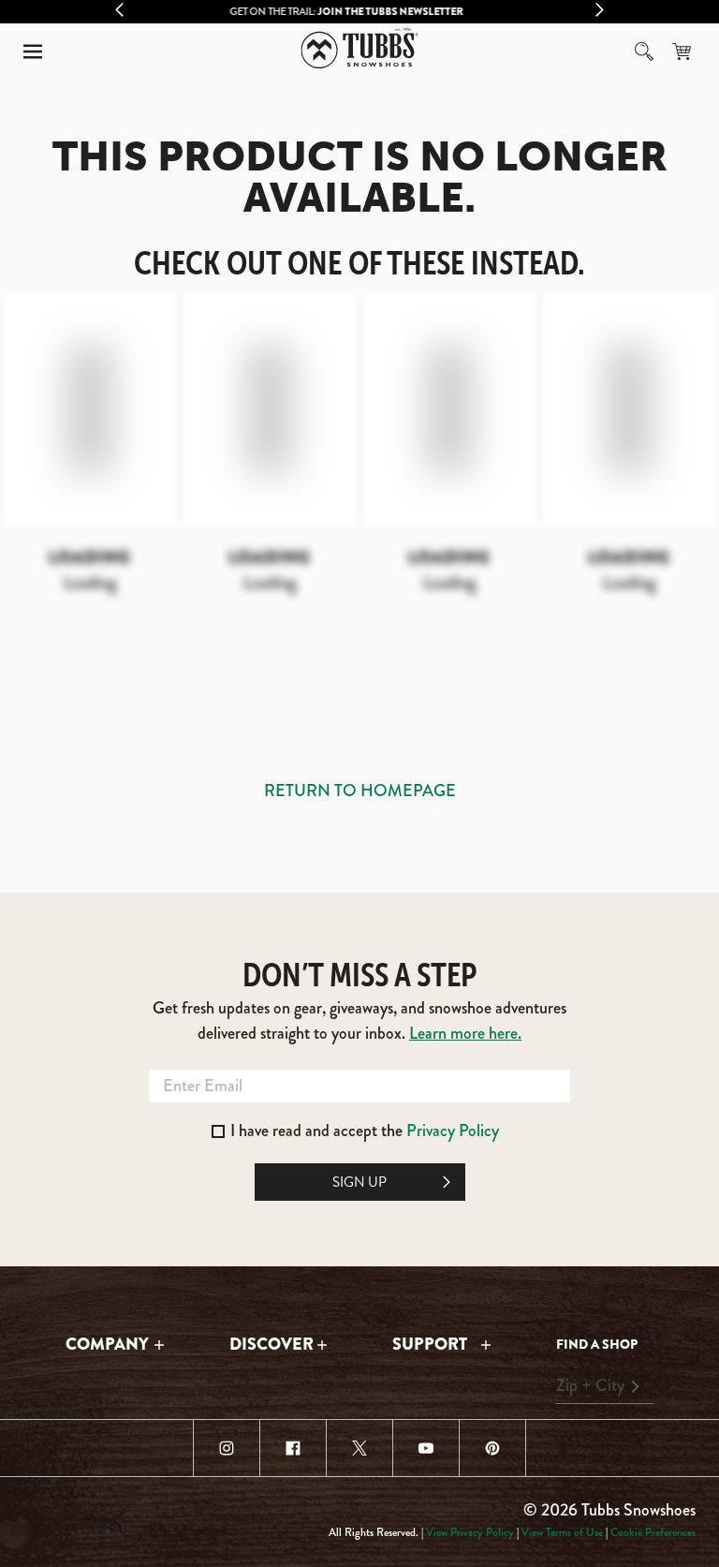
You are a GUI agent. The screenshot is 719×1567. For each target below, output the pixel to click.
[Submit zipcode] (634, 1386)
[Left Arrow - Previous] (119, 10)
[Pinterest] (492, 1448)
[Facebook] (293, 1448)
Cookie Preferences (653, 1532)
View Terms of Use (562, 1532)
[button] (33, 51)
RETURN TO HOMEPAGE (360, 790)
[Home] (359, 48)
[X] (359, 1448)
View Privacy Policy (470, 1532)
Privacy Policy (452, 1130)
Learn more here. (465, 1033)
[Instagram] (226, 1448)
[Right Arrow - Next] (599, 10)
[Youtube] (426, 1448)
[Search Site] (644, 51)
